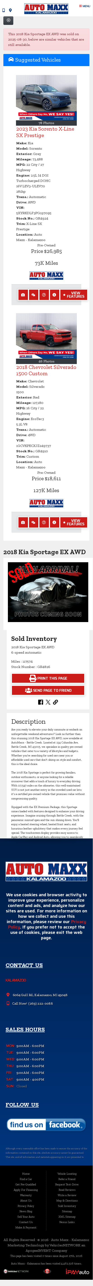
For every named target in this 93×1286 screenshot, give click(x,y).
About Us (26, 1200)
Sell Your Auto (25, 1216)
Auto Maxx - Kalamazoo (70, 1240)
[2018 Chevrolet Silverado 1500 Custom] (46, 336)
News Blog (25, 1211)
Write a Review (67, 1195)
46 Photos (46, 361)
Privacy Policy (26, 1206)
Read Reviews (67, 1189)
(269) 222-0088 (40, 1003)
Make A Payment (25, 1227)
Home (26, 1173)
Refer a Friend (66, 1179)
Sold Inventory (67, 1206)
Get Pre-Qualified (26, 1184)
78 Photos (46, 123)
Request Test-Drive (67, 1184)
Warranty (26, 1195)
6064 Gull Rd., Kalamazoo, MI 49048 (39, 995)
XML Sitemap (67, 1216)
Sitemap (67, 1211)
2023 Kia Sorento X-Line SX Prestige (45, 131)
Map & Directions (67, 1200)
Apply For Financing (26, 1189)
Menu (86, 6)
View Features (75, 294)
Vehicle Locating (67, 1173)
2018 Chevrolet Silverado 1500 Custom (46, 370)
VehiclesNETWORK (65, 1245)
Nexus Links (67, 1222)
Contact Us (26, 1222)
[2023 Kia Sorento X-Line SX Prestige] (46, 98)
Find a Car (26, 1179)
